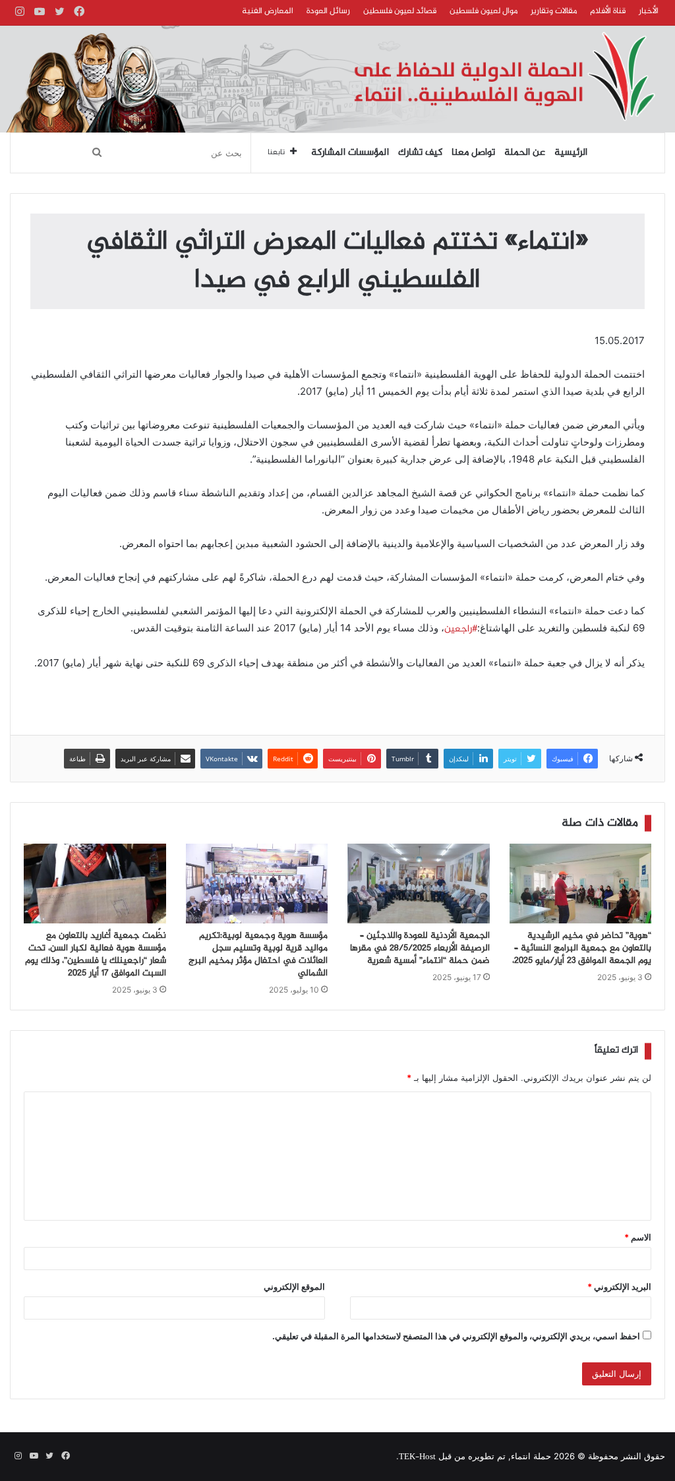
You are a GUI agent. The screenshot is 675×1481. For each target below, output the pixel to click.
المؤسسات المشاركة (350, 152)
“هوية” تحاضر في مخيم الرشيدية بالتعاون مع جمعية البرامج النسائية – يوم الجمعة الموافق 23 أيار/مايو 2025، (581, 948)
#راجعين (460, 629)
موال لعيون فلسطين (483, 11)
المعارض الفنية (267, 11)
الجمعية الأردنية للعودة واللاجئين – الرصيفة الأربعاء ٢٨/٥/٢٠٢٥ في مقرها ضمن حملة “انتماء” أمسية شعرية (420, 948)
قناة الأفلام (608, 11)
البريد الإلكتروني (619, 1286)
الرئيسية (570, 152)
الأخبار (649, 11)
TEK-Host (417, 1457)
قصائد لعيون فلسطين (399, 11)
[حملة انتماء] (337, 79)
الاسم (637, 1237)
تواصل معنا (473, 152)
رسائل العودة (328, 11)
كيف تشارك (420, 152)
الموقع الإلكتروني (294, 1286)
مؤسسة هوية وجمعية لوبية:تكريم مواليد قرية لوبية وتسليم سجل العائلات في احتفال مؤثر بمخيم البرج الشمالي (258, 954)
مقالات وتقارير (554, 11)
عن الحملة (524, 152)
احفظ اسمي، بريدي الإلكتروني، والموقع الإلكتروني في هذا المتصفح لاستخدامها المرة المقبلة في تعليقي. (456, 1336)
